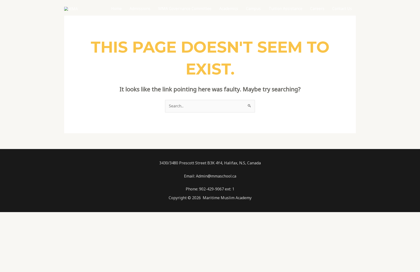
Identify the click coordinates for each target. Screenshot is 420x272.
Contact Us (342, 8)
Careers (317, 8)
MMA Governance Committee (184, 8)
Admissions (140, 8)
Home (116, 8)
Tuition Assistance (285, 8)
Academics (228, 8)
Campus (253, 8)
